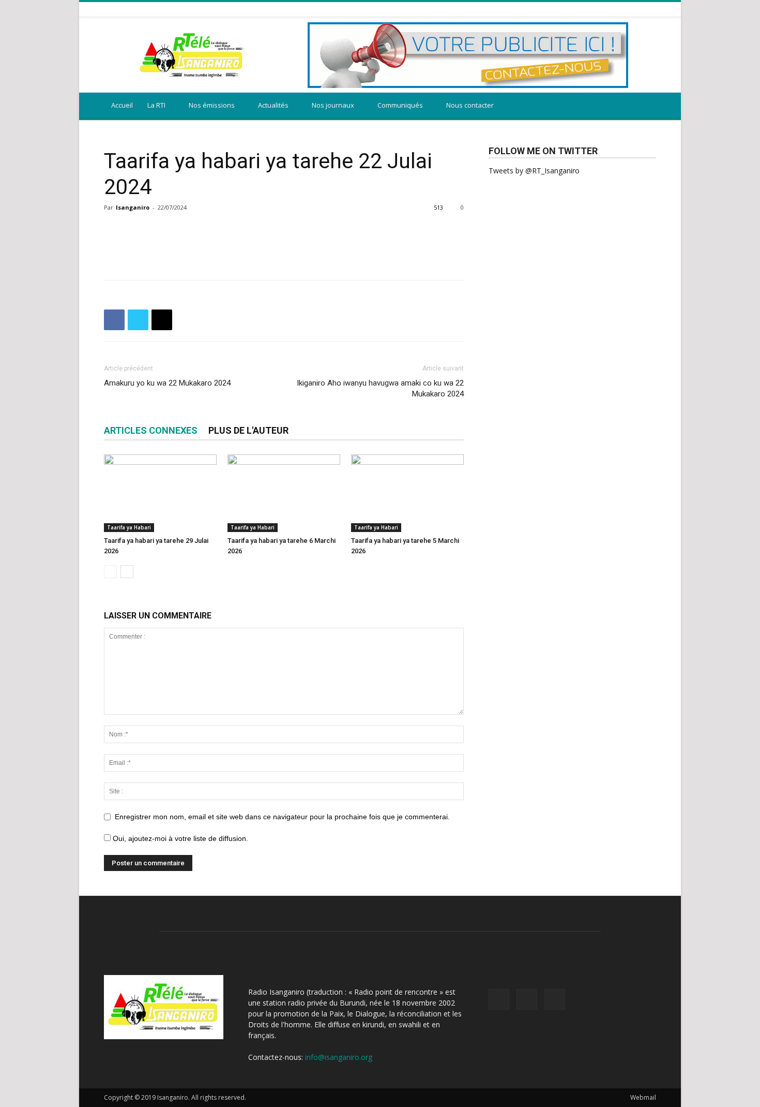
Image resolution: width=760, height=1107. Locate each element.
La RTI (156, 105)
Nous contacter (470, 105)
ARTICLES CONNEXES (150, 430)
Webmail (643, 1097)
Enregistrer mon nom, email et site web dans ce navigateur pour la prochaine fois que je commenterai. (282, 817)
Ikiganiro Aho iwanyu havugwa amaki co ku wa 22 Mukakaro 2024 (380, 388)
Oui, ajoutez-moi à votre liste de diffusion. (179, 838)
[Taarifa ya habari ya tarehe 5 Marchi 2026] (407, 493)
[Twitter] (637, 9)
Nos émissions (212, 105)
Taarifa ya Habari (129, 527)
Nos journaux (333, 105)
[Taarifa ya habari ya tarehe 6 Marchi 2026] (283, 493)
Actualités (273, 105)
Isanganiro (132, 207)
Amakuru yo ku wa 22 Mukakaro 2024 (167, 383)
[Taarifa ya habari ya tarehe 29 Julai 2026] (160, 493)
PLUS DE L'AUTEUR (248, 430)
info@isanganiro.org (338, 1057)
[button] (643, 106)
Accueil (122, 105)
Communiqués (400, 105)
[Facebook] (624, 9)
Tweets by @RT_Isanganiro (534, 170)
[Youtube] (650, 9)
